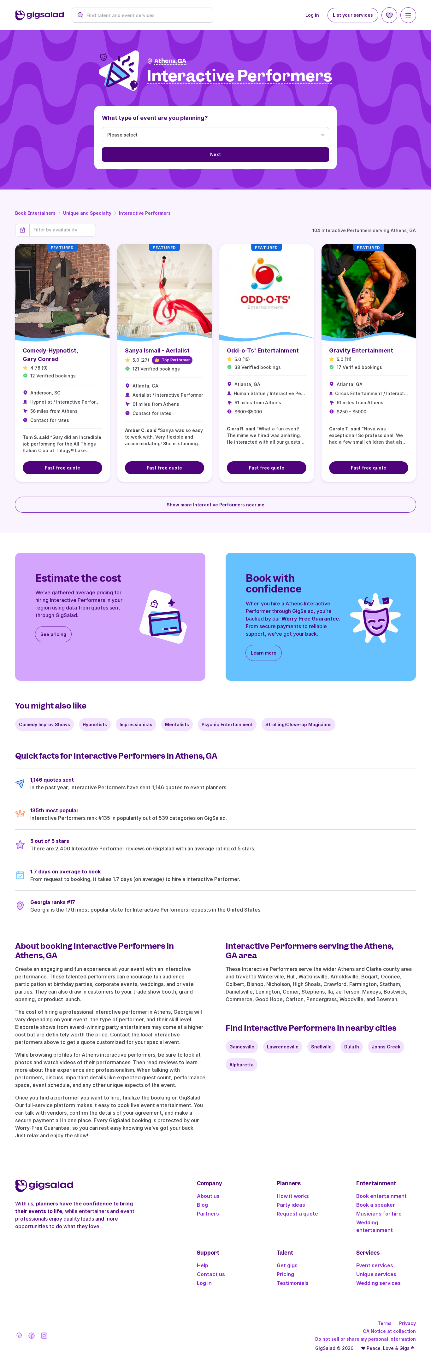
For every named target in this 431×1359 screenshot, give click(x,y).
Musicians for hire (379, 1213)
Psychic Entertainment (227, 724)
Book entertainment (381, 1196)
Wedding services (378, 1283)
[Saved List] (389, 15)
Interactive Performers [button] (239, 76)
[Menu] (408, 15)
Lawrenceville (282, 1046)
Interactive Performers (145, 213)
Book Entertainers (35, 213)
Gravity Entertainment (361, 350)
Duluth (351, 1046)
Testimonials (293, 1283)
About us (208, 1196)
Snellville (321, 1046)
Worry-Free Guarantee (310, 618)
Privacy (407, 1323)
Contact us (211, 1274)
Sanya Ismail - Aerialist (157, 350)
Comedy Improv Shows (44, 724)
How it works (293, 1196)
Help (202, 1265)
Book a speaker (375, 1205)
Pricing (285, 1274)
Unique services (376, 1274)
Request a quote (297, 1213)
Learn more (263, 653)
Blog (202, 1205)
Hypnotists (95, 724)
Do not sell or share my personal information (365, 1339)
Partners (208, 1213)
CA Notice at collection (389, 1331)
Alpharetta (241, 1064)
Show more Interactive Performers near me (215, 504)
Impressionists (136, 724)
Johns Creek (386, 1046)
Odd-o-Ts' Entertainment (263, 350)
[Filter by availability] (63, 230)
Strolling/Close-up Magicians (298, 724)
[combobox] (145, 15)
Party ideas (291, 1205)
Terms (385, 1323)
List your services (353, 15)
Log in (312, 15)
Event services (374, 1265)
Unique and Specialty (87, 213)
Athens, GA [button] (170, 61)
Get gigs (287, 1265)
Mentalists (177, 724)
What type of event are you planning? (155, 117)
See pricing (53, 634)
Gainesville (241, 1046)
